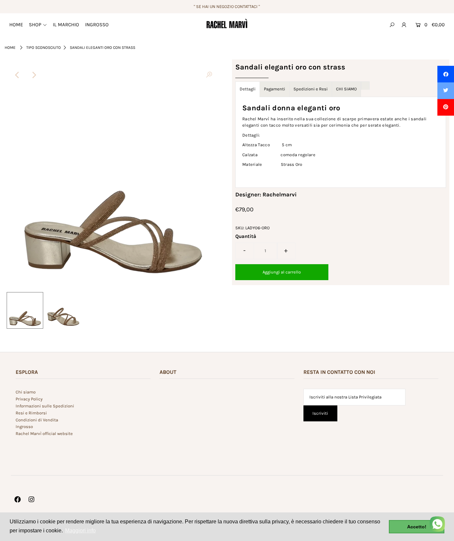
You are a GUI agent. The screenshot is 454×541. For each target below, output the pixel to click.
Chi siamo (26, 391)
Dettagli (248, 88)
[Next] (33, 75)
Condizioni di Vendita (37, 419)
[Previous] (17, 75)
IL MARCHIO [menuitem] (66, 25)
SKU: (239, 227)
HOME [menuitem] (16, 25)
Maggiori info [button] (80, 530)
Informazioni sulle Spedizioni (45, 405)
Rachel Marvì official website (44, 433)
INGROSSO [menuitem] (97, 25)
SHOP (35, 25)
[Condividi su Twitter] (445, 90)
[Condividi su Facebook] (445, 74)
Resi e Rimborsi (31, 412)
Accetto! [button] (416, 526)
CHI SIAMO (346, 88)
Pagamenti (274, 88)
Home (10, 47)
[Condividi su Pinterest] (445, 107)
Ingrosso (24, 426)
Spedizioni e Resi (310, 88)
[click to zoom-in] (209, 75)
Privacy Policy (29, 398)
